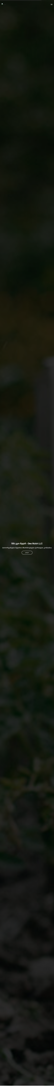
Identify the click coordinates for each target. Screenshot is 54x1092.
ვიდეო (27, 552)
